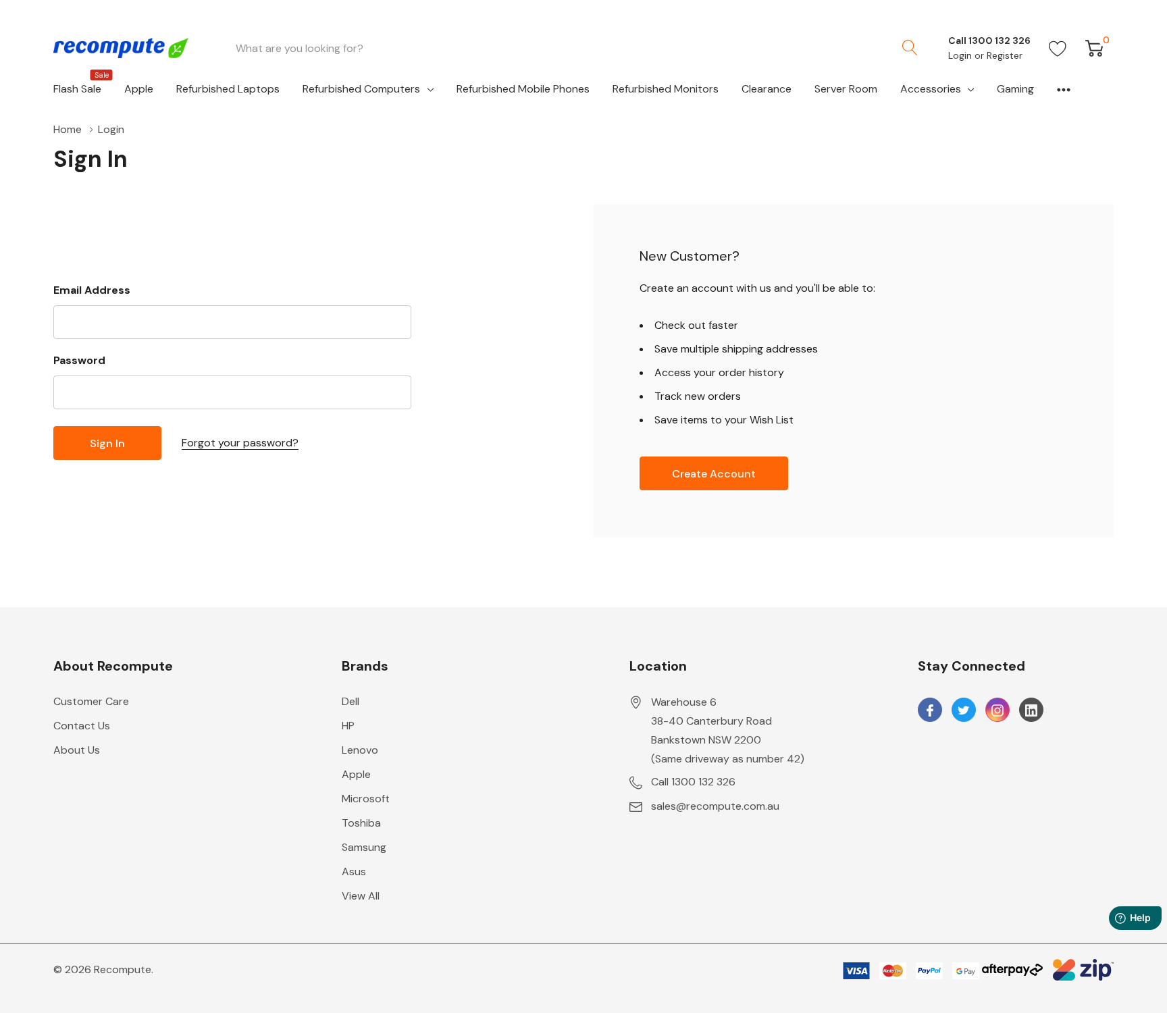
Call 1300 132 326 (693, 782)
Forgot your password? (240, 443)
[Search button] (909, 47)
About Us (76, 750)
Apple (356, 774)
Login (961, 55)
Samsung (364, 847)
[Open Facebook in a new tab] (929, 710)
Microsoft (366, 798)
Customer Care (91, 701)
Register (1004, 55)
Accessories (930, 89)
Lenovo (360, 750)
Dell (350, 701)
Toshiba (361, 823)
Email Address (91, 290)
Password (79, 360)
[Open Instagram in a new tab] (997, 710)
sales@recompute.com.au (715, 806)
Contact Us (81, 726)
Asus (354, 871)
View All (361, 896)
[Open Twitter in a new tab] (963, 710)
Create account (714, 474)
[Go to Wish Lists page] (1058, 47)
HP (348, 726)
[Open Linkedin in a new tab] (1031, 710)
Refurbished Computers (361, 89)
